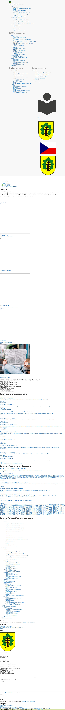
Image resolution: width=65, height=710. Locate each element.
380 (46, 511)
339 (51, 510)
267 (13, 509)
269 (16, 509)
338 (50, 510)
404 (16, 512)
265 (10, 509)
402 (13, 512)
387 (56, 511)
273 (22, 509)
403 (14, 512)
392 (63, 511)
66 (63, 504)
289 (44, 509)
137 (20, 506)
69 (1, 505)
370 (31, 511)
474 (51, 513)
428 (50, 512)
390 (60, 511)
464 (37, 513)
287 (41, 509)
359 (16, 511)
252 (56, 508)
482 (63, 513)
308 (7, 510)
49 (46, 504)
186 (26, 507)
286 (40, 509)
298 (57, 509)
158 (50, 506)
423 (43, 512)
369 (30, 511)
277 (27, 509)
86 (18, 505)
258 (0, 509)
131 (12, 506)
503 (29, 514)
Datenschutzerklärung (9, 692)
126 (4, 506)
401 (12, 512)
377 (41, 511)
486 (4, 514)
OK (36, 709)
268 (14, 509)
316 (19, 510)
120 (61, 505)
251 (54, 508)
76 (8, 505)
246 (47, 508)
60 (57, 504)
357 (13, 511)
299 (59, 509)
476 (54, 513)
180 (17, 507)
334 (44, 510)
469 (44, 513)
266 (12, 509)
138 (22, 506)
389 (59, 511)
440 (3, 513)
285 (39, 509)
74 (6, 505)
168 (0, 507)
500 (24, 514)
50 (47, 504)
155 (46, 506)
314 (16, 510)
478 (57, 513)
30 (26, 504)
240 (39, 508)
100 (33, 505)
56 (53, 504)
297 (56, 509)
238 (36, 508)
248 (50, 508)
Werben (49, 708)
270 (17, 509)
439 (2, 513)
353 (7, 511)
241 (40, 508)
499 (23, 514)
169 (2, 507)
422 (41, 512)
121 (63, 505)
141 (26, 506)
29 (25, 504)
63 (60, 504)
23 (19, 463)
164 (59, 506)
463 (36, 513)
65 (62, 504)
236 (33, 508)
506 (33, 514)
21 (17, 463)
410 (24, 512)
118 (58, 505)
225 (17, 508)
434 (59, 512)
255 (60, 508)
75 (7, 505)
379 (44, 511)
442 (6, 513)
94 (26, 505)
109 (46, 505)
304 (2, 510)
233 (29, 508)
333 (43, 510)
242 (41, 508)
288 (43, 509)
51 (48, 504)
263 (7, 509)
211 (61, 507)
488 (7, 514)
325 (31, 510)
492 (13, 514)
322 (27, 510)
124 (2, 506)
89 (21, 505)
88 (20, 505)
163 (57, 506)
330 (39, 510)
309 (9, 510)
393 (0, 512)
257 (63, 508)
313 (14, 510)
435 (60, 512)
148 (36, 506)
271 (19, 509)
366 (26, 511)
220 (10, 508)
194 (37, 507)
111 (48, 505)
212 (63, 507)
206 (54, 507)
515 (46, 514)
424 (44, 512)
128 (7, 506)
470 (46, 513)
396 (4, 512)
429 (51, 512)
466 (40, 513)
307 (6, 510)
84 (16, 505)
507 (34, 514)
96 (28, 505)
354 (9, 511)
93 (25, 505)
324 (30, 510)
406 (19, 512)
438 (0, 513)
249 (51, 508)
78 (10, 505)
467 (41, 513)
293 (50, 509)
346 (61, 510)
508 (36, 514)
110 (47, 505)
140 (24, 506)
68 (0, 505)
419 (37, 512)
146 (33, 506)
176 (12, 507)
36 (32, 504)
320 (24, 510)
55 (52, 504)
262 (6, 509)
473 (50, 513)
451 (19, 513)
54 (51, 504)
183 (22, 507)
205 (53, 507)
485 (3, 514)
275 (24, 509)
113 (51, 505)
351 (4, 511)
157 (49, 506)
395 (3, 512)
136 (19, 506)
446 (12, 513)
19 (15, 463)
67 (64, 504)
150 (39, 506)
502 (27, 514)
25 (21, 463)
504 (30, 514)
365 (24, 511)
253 (57, 508)
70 (2, 505)
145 (31, 506)
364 (23, 511)
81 (13, 505)
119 (60, 505)
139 (23, 506)
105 (40, 505)
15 (11, 463)
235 (31, 508)
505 (31, 514)
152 (41, 506)
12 (8, 463)
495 (17, 514)
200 (46, 507)
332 (41, 510)
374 (37, 511)
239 (37, 508)
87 (19, 505)
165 (60, 506)
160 (53, 506)
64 (61, 504)
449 (16, 513)
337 (49, 510)
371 (33, 511)
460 (31, 513)
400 (10, 512)
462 (34, 513)
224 (16, 508)
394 (2, 512)
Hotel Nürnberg (10, 626)
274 (23, 509)
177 (13, 507)
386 (54, 511)
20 (16, 463)
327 (34, 510)
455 (24, 513)
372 (34, 511)
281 (33, 509)
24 (20, 463)
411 (26, 512)
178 (14, 507)
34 (30, 504)
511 (40, 514)
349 (2, 511)
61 (58, 504)
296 (54, 509)
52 (49, 504)
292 (49, 509)
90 (22, 505)
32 (28, 504)
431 (54, 512)
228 (22, 508)
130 (10, 506)
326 (33, 510)
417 (34, 512)
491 (12, 514)
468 (43, 513)
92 (24, 505)
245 (46, 508)
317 (20, 510)
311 (12, 510)
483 (0, 514)
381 (47, 511)
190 (31, 507)
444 (9, 513)
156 (47, 506)
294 (51, 509)
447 (13, 513)
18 (14, 463)
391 (61, 511)
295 (53, 509)
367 (27, 511)
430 (53, 512)
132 (13, 506)
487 (6, 514)
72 (4, 505)
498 (22, 514)
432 (56, 512)
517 (49, 514)
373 (36, 511)
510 (39, 514)
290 (46, 509)
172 (6, 507)
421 (40, 512)
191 (33, 507)
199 (44, 507)
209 (59, 507)
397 (6, 512)
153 (43, 506)
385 (53, 511)
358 (14, 511)
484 (2, 514)
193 (36, 507)
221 (12, 508)
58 (55, 504)
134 (16, 506)
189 (30, 507)
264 (9, 509)
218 (7, 508)
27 (23, 504)
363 (22, 511)
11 (7, 463)
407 (20, 512)
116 (55, 505)
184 (23, 507)
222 (13, 508)
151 (40, 506)
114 (53, 505)
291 (47, 509)
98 (30, 505)
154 (44, 506)
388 (57, 511)
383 (50, 511)
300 (60, 509)
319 (23, 510)
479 (59, 513)
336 (47, 510)
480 (60, 513)
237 (34, 508)
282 (34, 509)
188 (29, 507)
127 (6, 506)
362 (20, 511)
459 (30, 513)
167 (63, 506)
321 (26, 510)
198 (43, 507)
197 (41, 507)
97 (29, 505)
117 (57, 505)
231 (26, 508)
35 (31, 504)
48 (45, 504)
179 (16, 507)
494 (16, 514)
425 (46, 512)
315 (17, 510)
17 (13, 463)
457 (27, 513)
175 (10, 507)
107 (43, 505)
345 (60, 510)
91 (23, 505)
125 (3, 506)
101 (34, 505)
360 (17, 511)
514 (44, 514)
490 (10, 514)
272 (20, 509)
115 (54, 505)
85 (17, 505)
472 (49, 513)
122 (64, 505)
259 (2, 509)
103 (37, 505)
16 (12, 463)
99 (31, 505)
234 (30, 508)
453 (22, 513)
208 (57, 507)
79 (11, 505)
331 (40, 510)
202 (49, 507)
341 (54, 510)
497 (20, 514)
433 (57, 512)
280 (31, 509)
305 (3, 510)
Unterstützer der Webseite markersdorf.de (28, 622)
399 (9, 512)
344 (59, 510)
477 (56, 513)
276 (26, 509)
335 (46, 510)
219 (9, 508)
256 (61, 508)
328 (36, 510)
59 (56, 504)
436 (61, 512)
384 (51, 511)
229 (23, 508)
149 (37, 506)
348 (0, 511)
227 (20, 508)
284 (37, 509)
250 (53, 508)
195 (39, 507)
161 (54, 506)
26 (22, 504)
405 (17, 512)
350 (3, 511)
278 (29, 509)
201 (47, 507)
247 (49, 508)
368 (29, 511)
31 (27, 504)
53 (50, 504)
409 (23, 512)
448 (14, 513)
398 (7, 512)
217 (6, 508)
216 (4, 508)
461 (33, 513)
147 (34, 506)
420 (39, 512)
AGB (7, 708)
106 (41, 505)
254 (59, 508)
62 (59, 504)
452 (20, 513)
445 (10, 513)
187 (27, 507)
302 (63, 509)
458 (29, 513)
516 (47, 514)
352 (6, 511)
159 (51, 506)
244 (44, 508)
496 (19, 514)
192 (34, 507)
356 (12, 511)
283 (36, 509)
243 (43, 508)
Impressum (15, 708)
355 (10, 511)
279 (30, 509)
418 (36, 512)
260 (3, 509)
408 (22, 512)
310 (10, 510)
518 (50, 514)
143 (29, 506)
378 (43, 511)
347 (63, 510)
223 (14, 508)
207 (56, 507)
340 (53, 510)
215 (3, 508)
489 (9, 514)
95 (27, 505)
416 (33, 512)
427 (49, 512)
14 (10, 463)
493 (14, 514)
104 (38, 505)
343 (57, 510)
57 (54, 504)
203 (50, 507)
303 (0, 510)
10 (6, 463)
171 (4, 507)
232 (27, 508)
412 (27, 512)
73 (5, 505)
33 (29, 504)
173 (7, 507)
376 (40, 511)
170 (3, 507)
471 (47, 513)
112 (50, 505)
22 (18, 463)
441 (4, 513)
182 (20, 507)
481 (61, 513)
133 (14, 506)
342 (56, 510)
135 (17, 506)
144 (30, 506)
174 (9, 507)
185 (24, 507)
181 (19, 507)
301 (61, 509)
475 (53, 513)
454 (23, 513)
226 (19, 508)
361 (19, 511)
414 (30, 512)
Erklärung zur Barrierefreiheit (38, 708)
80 (12, 505)
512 (41, 514)
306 (4, 510)
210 (60, 507)
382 (49, 511)
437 (63, 512)
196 (40, 507)
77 (9, 505)
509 (37, 514)
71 (3, 505)
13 (9, 463)
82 (14, 505)
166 (61, 506)
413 (29, 512)
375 (39, 511)
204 (51, 507)
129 (9, 506)
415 (31, 512)
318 (22, 510)
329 (37, 510)
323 (29, 510)
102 (36, 505)
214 (2, 508)
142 (27, 506)
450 (17, 513)
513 (43, 514)
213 (0, 508)
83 (15, 505)
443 (7, 513)
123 (0, 506)
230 (24, 508)
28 (24, 504)
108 (44, 505)
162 (56, 506)
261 (4, 509)
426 (47, 512)
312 (13, 510)
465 (39, 513)
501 (26, 514)
